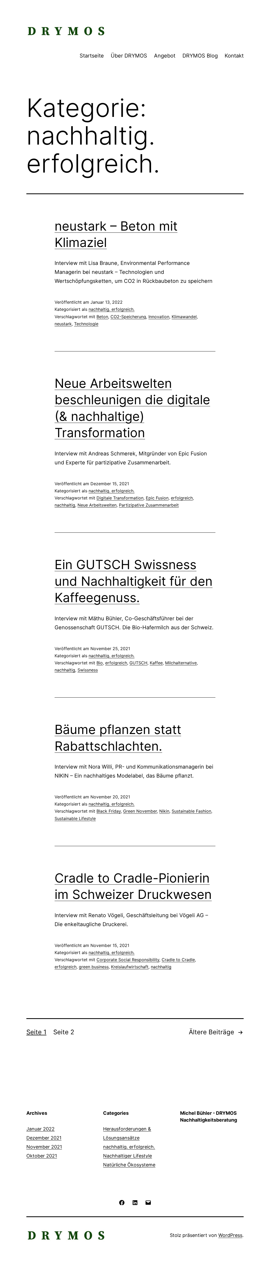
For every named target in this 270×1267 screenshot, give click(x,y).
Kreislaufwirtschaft (129, 966)
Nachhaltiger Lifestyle (127, 1156)
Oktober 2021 (41, 1156)
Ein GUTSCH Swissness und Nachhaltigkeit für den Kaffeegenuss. (134, 581)
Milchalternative (181, 662)
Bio (100, 662)
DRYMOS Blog (200, 56)
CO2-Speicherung (128, 316)
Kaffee (156, 662)
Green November (140, 811)
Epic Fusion (157, 498)
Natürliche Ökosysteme (129, 1165)
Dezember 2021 (43, 1138)
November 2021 (44, 1147)
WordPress (230, 1235)
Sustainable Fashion (191, 811)
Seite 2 (63, 1032)
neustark (63, 323)
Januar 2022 (40, 1129)
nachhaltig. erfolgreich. (111, 309)
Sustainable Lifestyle (75, 818)
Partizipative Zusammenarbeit (149, 505)
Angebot (164, 56)
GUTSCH (138, 662)
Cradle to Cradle (178, 959)
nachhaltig (65, 505)
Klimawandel (184, 316)
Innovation (158, 316)
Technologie (86, 323)
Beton (102, 316)
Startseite (92, 56)
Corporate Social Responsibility (128, 959)
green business (94, 966)
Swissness (88, 670)
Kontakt (234, 56)
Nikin (164, 811)
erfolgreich (182, 498)
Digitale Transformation (120, 498)
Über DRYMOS (129, 56)
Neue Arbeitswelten (97, 505)
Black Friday (109, 811)
